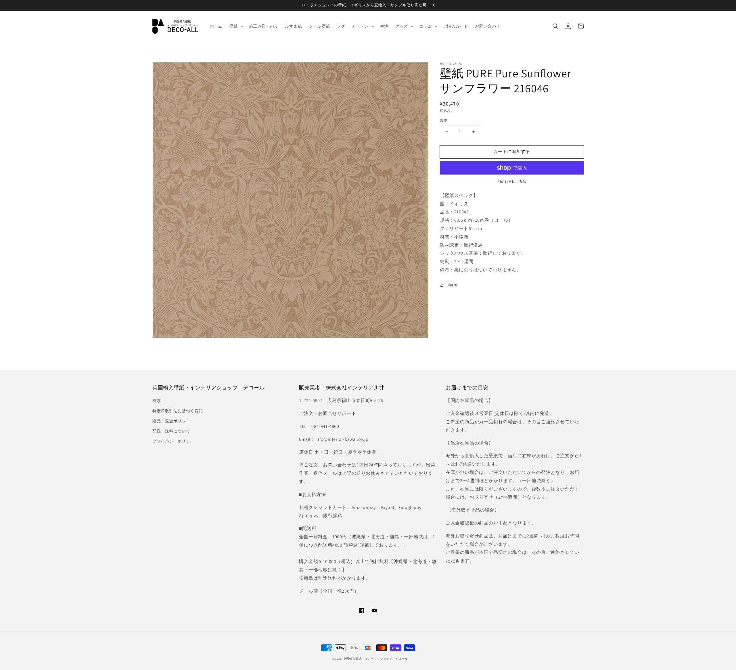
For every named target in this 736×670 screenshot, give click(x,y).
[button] (555, 26)
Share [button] (451, 285)
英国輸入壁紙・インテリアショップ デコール (375, 659)
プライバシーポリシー (173, 441)
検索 (156, 400)
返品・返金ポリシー (171, 421)
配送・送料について (171, 431)
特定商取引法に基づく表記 (177, 411)
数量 (444, 120)
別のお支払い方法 (511, 181)
